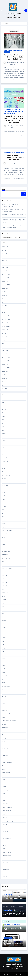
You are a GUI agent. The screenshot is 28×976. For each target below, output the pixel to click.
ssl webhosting (5, 710)
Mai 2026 (4, 257)
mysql (3, 668)
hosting (3, 572)
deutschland (5, 485)
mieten (3, 658)
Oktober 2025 (5, 281)
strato (3, 717)
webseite (4, 814)
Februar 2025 (5, 309)
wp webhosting (5, 869)
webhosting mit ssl (6, 810)
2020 (3, 426)
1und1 (5, 50)
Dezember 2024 (6, 316)
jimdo (3, 610)
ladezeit (4, 627)
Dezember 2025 (6, 274)
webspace (4, 848)
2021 (3, 430)
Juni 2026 (4, 253)
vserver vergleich (6, 772)
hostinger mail (5, 592)
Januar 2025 (5, 312)
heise (3, 540)
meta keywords (5, 655)
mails (3, 644)
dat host (4, 468)
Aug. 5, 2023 (19, 163)
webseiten (4, 817)
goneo (5, 152)
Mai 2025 (4, 298)
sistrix (3, 703)
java (3, 606)
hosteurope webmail (7, 568)
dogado (3, 489)
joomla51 (4, 620)
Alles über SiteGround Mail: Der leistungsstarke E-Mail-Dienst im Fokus (13, 898)
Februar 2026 (5, 267)
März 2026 (4, 264)
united (3, 741)
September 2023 (6, 367)
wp (2, 866)
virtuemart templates (7, 762)
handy (3, 537)
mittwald (4, 665)
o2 (2, 679)
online (3, 682)
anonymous (4, 451)
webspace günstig (6, 855)
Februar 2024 (5, 350)
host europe (5, 554)
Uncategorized (5, 738)
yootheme (4, 876)
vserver (3, 769)
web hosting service (7, 790)
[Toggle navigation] (1, 10)
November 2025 (6, 277)
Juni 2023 (4, 378)
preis (3, 689)
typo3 (3, 734)
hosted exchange (6, 558)
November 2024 (6, 319)
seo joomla (4, 700)
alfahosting (4, 437)
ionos (20, 50)
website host (5, 831)
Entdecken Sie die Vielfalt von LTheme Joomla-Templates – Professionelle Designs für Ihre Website (13, 221)
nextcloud (4, 675)
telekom (4, 724)
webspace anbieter (6, 852)
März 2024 (4, 347)
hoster (10, 50)
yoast (3, 873)
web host (4, 779)
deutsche (4, 478)
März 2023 (4, 388)
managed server (6, 648)
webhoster (6, 52)
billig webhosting (6, 457)
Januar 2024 (5, 354)
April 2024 (4, 343)
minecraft (4, 662)
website (4, 828)
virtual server (5, 755)
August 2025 (5, 288)
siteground (4, 707)
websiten (4, 841)
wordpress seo (5, 862)
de (2, 471)
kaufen (3, 623)
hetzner (4, 544)
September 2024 (6, 326)
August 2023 (5, 371)
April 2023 (4, 385)
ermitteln (4, 506)
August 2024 (5, 329)
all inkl (3, 444)
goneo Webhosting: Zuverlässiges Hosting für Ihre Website (14, 157)
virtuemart (4, 758)
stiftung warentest (6, 713)
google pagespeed (6, 527)
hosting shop (5, 585)
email (3, 502)
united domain (5, 745)
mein (3, 651)
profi (3, 693)
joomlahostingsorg (10, 62)
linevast (4, 630)
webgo (3, 793)
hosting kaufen (5, 579)
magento (4, 637)
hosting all (4, 575)
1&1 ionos (4, 413)
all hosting (4, 440)
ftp (2, 513)
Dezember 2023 (6, 357)
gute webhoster (6, 534)
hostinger (11, 109)
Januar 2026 (5, 271)
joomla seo (4, 617)
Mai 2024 (4, 340)
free (3, 509)
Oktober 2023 (5, 364)
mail (15, 152)
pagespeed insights (6, 686)
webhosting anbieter (9, 113)
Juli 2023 (4, 374)
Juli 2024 (4, 333)
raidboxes (4, 696)
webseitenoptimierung (7, 821)
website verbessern (6, 838)
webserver (4, 824)
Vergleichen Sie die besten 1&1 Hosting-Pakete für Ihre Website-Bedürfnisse (14, 57)
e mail (3, 499)
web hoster (4, 783)
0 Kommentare (13, 64)
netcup (3, 672)
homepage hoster (6, 551)
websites (4, 845)
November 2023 (6, 360)
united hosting (5, 751)
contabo (4, 464)
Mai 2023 (4, 381)
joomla (3, 613)
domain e (4, 492)
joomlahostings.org (13, 13)
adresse (4, 433)
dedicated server (6, 475)
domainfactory (5, 496)
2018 (3, 419)
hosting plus (5, 582)
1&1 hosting (4, 409)
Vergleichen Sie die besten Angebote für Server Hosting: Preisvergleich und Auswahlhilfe (14, 928)
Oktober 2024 (5, 322)
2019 (3, 423)
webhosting (19, 111)
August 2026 (5, 246)
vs (2, 765)
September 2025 (6, 284)
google (3, 523)
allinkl (3, 447)
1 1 (2, 399)
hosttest (4, 596)
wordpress (4, 859)
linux (3, 634)
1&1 (2, 406)
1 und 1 (3, 402)
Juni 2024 (4, 336)
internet (15, 50)
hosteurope (4, 565)
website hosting (6, 834)
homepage (4, 547)
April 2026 (4, 260)
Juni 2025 (4, 295)
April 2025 (4, 302)
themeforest (5, 727)
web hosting (5, 786)
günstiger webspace (7, 530)
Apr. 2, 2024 (19, 62)
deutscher (4, 482)
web (3, 776)
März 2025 (4, 305)
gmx (3, 516)
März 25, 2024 (20, 125)
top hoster (4, 731)
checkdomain (5, 461)
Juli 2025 (4, 291)
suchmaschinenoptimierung (9, 720)
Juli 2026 (4, 250)
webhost (6, 111)
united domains (6, 748)
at (2, 454)
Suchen (4, 189)
